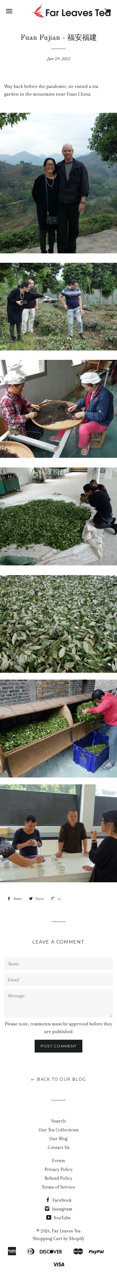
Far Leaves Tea (66, 1231)
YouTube (62, 1218)
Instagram (61, 1209)
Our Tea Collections (59, 1130)
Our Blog (58, 1138)
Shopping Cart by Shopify (58, 1238)
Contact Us (59, 1147)
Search (58, 1121)
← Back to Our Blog (58, 1079)
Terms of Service (58, 1187)
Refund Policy (58, 1178)
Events (58, 1160)
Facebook (61, 1200)
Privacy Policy (59, 1169)
